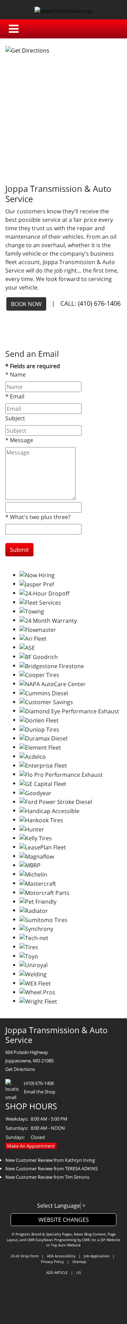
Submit (19, 550)
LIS (78, 1272)
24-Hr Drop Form (24, 1255)
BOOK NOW (26, 304)
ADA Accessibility (61, 1255)
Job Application (96, 1255)
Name (15, 374)
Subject (15, 418)
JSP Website (110, 1239)
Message (19, 440)
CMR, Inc (89, 1239)
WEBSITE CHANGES (63, 1220)
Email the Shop (39, 1091)
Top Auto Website (66, 1245)
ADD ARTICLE (57, 1272)
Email (14, 396)
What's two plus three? (38, 517)
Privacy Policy (52, 1261)
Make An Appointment (31, 1146)
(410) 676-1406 (99, 303)
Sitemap (79, 1261)
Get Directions (20, 1069)
